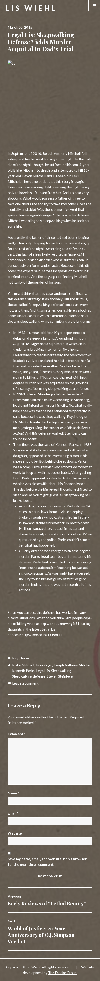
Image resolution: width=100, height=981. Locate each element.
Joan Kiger (44, 665)
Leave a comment (25, 683)
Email (13, 813)
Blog (16, 658)
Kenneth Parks (23, 671)
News (25, 658)
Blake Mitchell (23, 665)
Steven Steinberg (60, 676)
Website (15, 833)
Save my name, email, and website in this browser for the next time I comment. (47, 862)
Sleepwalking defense (28, 676)
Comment (17, 734)
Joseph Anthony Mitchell (72, 665)
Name (13, 793)
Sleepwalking (61, 671)
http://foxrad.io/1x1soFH (42, 635)
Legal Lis (43, 671)
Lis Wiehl (31, 8)
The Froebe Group (62, 973)
